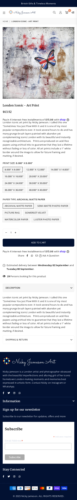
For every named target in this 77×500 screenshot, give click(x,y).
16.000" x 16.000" (14, 176)
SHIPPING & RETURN (17, 339)
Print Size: (18, 163)
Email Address (14, 440)
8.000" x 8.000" (13, 169)
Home (5, 21)
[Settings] (72, 12)
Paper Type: (24, 199)
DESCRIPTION (13, 287)
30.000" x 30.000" (38, 183)
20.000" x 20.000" (38, 176)
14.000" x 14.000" (60, 169)
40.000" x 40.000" (38, 190)
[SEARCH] (54, 12)
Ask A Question (50, 255)
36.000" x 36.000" (14, 190)
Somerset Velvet (35, 212)
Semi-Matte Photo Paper (52, 205)
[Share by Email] (36, 256)
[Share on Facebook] (27, 256)
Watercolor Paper (16, 219)
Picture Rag (12, 212)
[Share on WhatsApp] (32, 256)
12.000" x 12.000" (35, 169)
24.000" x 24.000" (14, 183)
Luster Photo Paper (46, 219)
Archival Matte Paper (18, 205)
